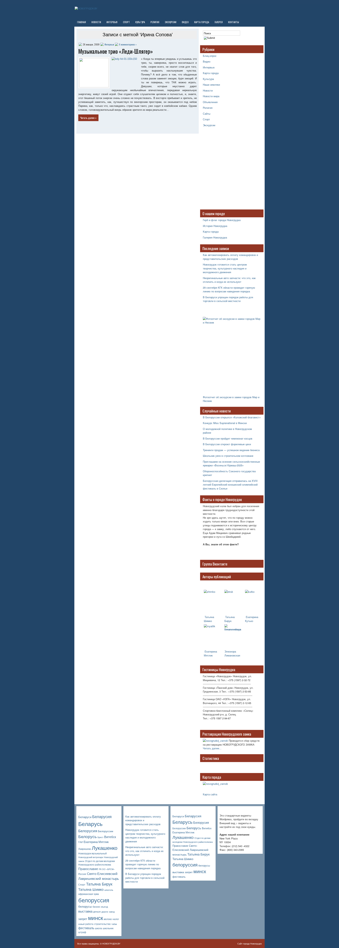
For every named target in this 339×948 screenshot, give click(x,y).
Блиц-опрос (210, 56)
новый (81, 924)
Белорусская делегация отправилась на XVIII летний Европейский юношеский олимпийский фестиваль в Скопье (230, 484)
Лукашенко (104, 847)
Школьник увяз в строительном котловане (228, 456)
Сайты (206, 113)
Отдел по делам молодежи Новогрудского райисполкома (96, 862)
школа (98, 928)
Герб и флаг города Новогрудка (222, 220)
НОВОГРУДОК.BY (111, 943)
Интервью (112, 22)
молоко (108, 919)
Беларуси (84, 817)
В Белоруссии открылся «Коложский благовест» (232, 417)
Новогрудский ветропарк (90, 857)
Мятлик (208, 655)
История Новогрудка (215, 226)
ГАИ (80, 842)
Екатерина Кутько (251, 619)
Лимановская (232, 655)
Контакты (233, 22)
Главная (81, 22)
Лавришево (84, 849)
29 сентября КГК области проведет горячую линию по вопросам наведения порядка (229, 289)
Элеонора (230, 651)
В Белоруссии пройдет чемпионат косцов (227, 438)
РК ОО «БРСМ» (107, 869)
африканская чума (88, 894)
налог (116, 919)
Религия (154, 22)
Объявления (210, 102)
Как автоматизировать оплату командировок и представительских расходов (230, 257)
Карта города (201, 22)
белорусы (85, 906)
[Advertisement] (227, 170)
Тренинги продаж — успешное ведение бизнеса (231, 450)
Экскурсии (170, 22)
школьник (108, 928)
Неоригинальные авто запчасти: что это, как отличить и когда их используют (229, 280)
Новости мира (211, 96)
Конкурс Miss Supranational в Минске (225, 423)
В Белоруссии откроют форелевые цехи (227, 444)
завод (112, 911)
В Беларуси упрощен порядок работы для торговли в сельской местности (228, 299)
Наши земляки (211, 84)
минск (95, 918)
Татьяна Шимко (209, 619)
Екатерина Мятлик (96, 842)
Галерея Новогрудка (215, 237)
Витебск (110, 837)
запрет (82, 919)
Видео (185, 22)
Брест (100, 837)
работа (89, 924)
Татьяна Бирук (229, 619)
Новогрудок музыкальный (92, 853)
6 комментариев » (128, 44)
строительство (102, 924)
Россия (82, 874)
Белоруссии (105, 831)
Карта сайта (210, 794)
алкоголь (108, 889)
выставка (85, 911)
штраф (82, 932)
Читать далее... (212, 748)
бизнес (96, 906)
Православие (88, 868)
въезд (104, 906)
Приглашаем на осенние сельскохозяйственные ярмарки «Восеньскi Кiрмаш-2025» (231, 463)
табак (114, 924)
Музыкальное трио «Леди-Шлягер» (115, 51)
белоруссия (93, 900)
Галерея (219, 22)
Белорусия (87, 830)
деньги (97, 911)
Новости (96, 22)
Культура (140, 22)
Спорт (126, 22)
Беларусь (90, 823)
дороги (104, 911)
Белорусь (87, 836)
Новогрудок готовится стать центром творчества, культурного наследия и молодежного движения (225, 268)
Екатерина (210, 651)
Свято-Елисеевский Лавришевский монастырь (98, 876)
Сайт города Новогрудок (249, 943)
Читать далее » (88, 118)
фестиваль (86, 928)
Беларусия (102, 816)
